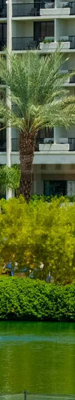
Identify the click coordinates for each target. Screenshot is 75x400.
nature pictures (62, 2)
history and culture (50, 2)
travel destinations (36, 2)
